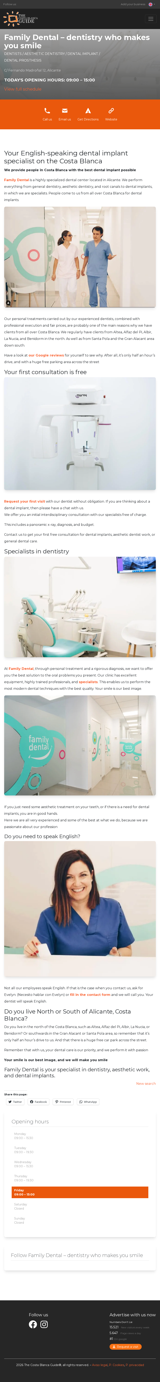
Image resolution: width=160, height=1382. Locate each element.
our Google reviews (46, 355)
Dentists (13, 54)
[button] (152, 4)
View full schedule (22, 89)
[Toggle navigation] (151, 19)
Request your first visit (24, 501)
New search (146, 1084)
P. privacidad (135, 1365)
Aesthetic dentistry (45, 54)
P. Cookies (116, 1365)
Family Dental (21, 669)
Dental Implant (83, 54)
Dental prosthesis (22, 60)
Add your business (133, 4)
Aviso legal (100, 1365)
